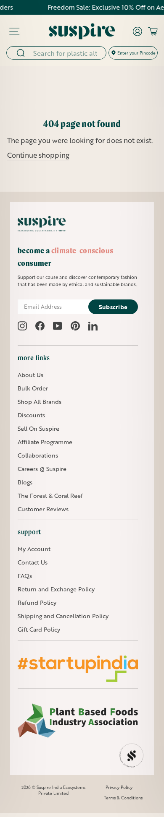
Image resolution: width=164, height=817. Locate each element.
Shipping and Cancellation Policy (63, 616)
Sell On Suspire (38, 428)
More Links (34, 358)
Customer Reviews (43, 509)
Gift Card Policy (39, 629)
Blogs (25, 482)
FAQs (25, 576)
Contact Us (33, 562)
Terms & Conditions (123, 798)
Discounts (31, 415)
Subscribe (113, 306)
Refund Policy (37, 602)
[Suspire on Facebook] (40, 325)
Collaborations (38, 455)
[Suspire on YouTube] (57, 325)
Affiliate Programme (45, 442)
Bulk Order (33, 388)
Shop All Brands (39, 402)
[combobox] (67, 53)
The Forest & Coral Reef (50, 496)
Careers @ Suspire (42, 469)
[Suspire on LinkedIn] (93, 325)
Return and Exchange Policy (56, 589)
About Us (30, 375)
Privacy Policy (119, 787)
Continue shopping (38, 155)
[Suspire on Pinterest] (75, 325)
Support (29, 532)
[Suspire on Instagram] (22, 325)
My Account (34, 549)
